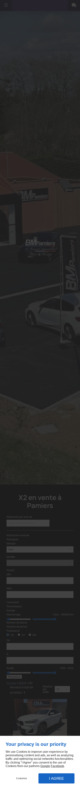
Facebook (57, 766)
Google (45, 766)
